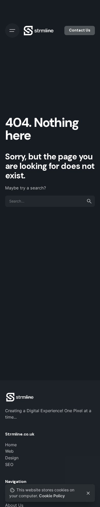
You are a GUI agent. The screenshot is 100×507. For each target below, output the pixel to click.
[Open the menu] (12, 30)
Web (9, 451)
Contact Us (79, 30)
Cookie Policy (52, 495)
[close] (88, 493)
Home (11, 444)
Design (11, 457)
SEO (9, 464)
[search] (89, 201)
